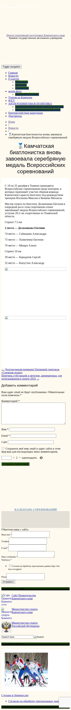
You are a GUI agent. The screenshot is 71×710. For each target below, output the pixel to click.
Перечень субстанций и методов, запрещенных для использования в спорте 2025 (31, 377)
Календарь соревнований (35, 509)
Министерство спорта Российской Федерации (25, 624)
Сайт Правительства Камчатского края (24, 597)
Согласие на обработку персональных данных (35, 701)
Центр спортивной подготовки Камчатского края (35, 35)
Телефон (5, 541)
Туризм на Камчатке (20, 97)
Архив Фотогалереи (27, 94)
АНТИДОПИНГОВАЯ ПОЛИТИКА (30, 103)
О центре (13, 78)
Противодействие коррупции (25, 112)
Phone (4, 577)
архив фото (15, 91)
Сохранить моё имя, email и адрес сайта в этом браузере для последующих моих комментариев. (30, 450)
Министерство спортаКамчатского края (25, 611)
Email (5, 435)
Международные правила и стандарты (37, 109)
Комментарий (10, 401)
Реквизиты (21, 82)
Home (11, 121)
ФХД (11, 100)
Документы (22, 88)
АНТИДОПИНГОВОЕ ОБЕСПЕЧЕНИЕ (39, 106)
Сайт (4, 442)
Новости (13, 75)
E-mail (4, 548)
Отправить (8, 582)
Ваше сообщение (9, 557)
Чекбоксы (6, 560)
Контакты (21, 85)
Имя (4, 429)
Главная (13, 72)
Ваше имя (6, 534)
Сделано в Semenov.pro (14, 695)
